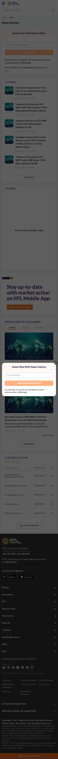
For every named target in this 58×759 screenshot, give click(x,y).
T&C (26, 390)
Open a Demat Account (29, 383)
